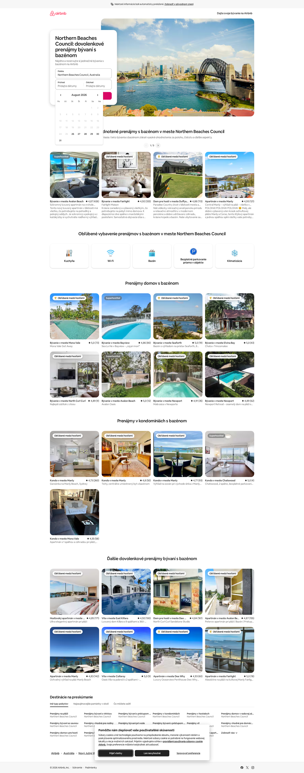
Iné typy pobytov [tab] (59, 703)
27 (79, 134)
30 (97, 134)
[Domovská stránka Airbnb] (58, 13)
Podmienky (91, 767)
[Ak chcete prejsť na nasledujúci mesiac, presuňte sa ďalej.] (97, 95)
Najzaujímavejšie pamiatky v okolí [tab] (91, 703)
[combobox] (83, 75)
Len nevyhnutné (152, 753)
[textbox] (69, 86)
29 (91, 134)
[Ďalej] (158, 145)
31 (60, 140)
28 (85, 134)
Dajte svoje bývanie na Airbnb (234, 13)
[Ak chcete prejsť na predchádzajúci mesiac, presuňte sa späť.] (61, 95)
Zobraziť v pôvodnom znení (179, 4)
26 (72, 134)
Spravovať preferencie (188, 753)
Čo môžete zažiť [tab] (122, 703)
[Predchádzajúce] (146, 145)
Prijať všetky (115, 753)
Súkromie (77, 767)
